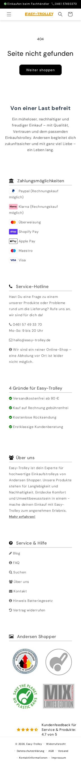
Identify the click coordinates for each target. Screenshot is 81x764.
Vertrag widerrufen (28, 610)
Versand (63, 750)
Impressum (59, 757)
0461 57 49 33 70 (27, 324)
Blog (16, 553)
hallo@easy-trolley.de (32, 340)
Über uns (21, 581)
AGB (51, 750)
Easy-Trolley (34, 743)
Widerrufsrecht (56, 743)
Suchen (19, 572)
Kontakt (20, 591)
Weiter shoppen (40, 70)
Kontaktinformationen (33, 757)
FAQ (16, 563)
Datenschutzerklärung (30, 750)
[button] (9, 14)
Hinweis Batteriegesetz (32, 600)
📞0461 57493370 (64, 4)
